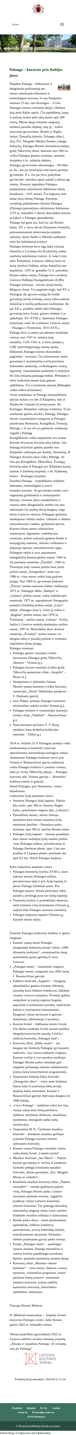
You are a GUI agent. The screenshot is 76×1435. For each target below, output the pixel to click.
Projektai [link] (17, 1408)
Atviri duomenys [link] (36, 1416)
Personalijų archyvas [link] (43, 1412)
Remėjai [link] (31, 1408)
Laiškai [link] (56, 1408)
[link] (38, 8)
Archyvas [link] (23, 1412)
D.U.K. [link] (44, 1408)
